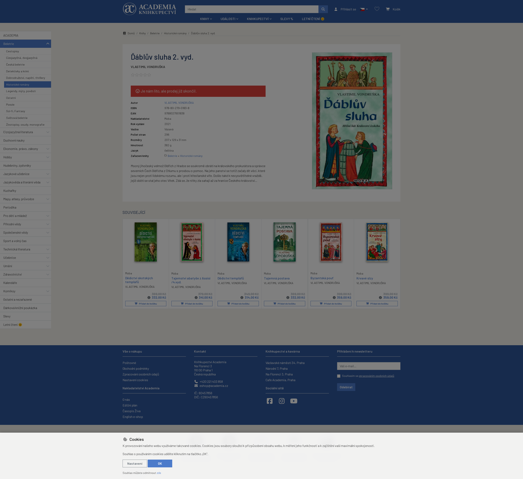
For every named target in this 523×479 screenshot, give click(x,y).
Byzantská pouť (322, 278)
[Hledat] (323, 9)
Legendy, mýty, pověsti (21, 91)
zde (159, 473)
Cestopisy (12, 51)
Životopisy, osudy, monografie (25, 124)
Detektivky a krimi (17, 71)
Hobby (7, 157)
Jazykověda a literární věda (21, 182)
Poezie (10, 104)
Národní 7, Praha (277, 368)
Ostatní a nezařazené (17, 299)
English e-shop (133, 417)
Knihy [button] (204, 19)
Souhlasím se (368, 375)
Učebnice (9, 257)
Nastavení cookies (135, 380)
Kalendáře (10, 283)
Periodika (9, 207)
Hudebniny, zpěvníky (17, 165)
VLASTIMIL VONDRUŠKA (148, 67)
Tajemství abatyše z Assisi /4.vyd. (190, 280)
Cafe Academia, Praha (280, 380)
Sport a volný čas (15, 241)
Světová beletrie (17, 117)
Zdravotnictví (12, 274)
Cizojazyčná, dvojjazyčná (21, 57)
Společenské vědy (15, 232)
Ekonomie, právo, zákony (20, 149)
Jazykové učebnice (16, 174)
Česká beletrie (15, 64)
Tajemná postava (277, 278)
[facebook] (270, 401)
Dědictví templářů (231, 278)
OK (160, 463)
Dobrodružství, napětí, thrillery (25, 77)
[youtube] (294, 401)
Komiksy (9, 291)
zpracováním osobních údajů (376, 375)
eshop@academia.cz (213, 385)
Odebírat (346, 387)
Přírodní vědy (12, 224)
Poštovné (129, 363)
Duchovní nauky (14, 140)
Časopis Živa (132, 411)
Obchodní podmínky (136, 368)
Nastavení (134, 463)
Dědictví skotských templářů (139, 280)
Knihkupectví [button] (258, 19)
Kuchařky (9, 190)
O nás (126, 399)
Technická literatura (16, 249)
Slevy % (286, 19)
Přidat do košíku (148, 303)
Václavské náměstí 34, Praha (285, 363)
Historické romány (17, 84)
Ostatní (11, 97)
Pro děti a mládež (15, 216)
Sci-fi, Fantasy (15, 111)
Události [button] (228, 19)
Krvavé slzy (364, 278)
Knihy (142, 33)
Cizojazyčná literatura (18, 132)
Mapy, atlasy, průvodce (18, 199)
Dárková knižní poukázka (20, 308)
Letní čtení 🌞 (313, 19)
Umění (7, 266)
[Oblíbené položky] (377, 9)
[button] (364, 9)
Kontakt (200, 351)
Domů (131, 33)
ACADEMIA (10, 35)
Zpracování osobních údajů (141, 374)
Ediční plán (130, 405)
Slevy (6, 316)
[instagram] (282, 401)
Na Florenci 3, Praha (279, 374)
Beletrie (8, 44)
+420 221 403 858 (211, 381)
